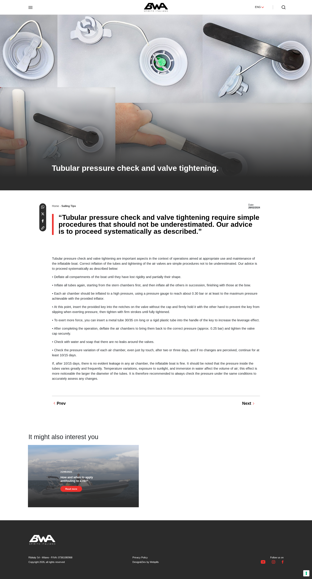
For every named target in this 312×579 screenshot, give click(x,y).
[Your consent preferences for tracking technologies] (306, 573)
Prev (61, 403)
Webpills (154, 562)
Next (246, 403)
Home (55, 206)
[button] (30, 7)
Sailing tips (68, 206)
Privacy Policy (140, 557)
